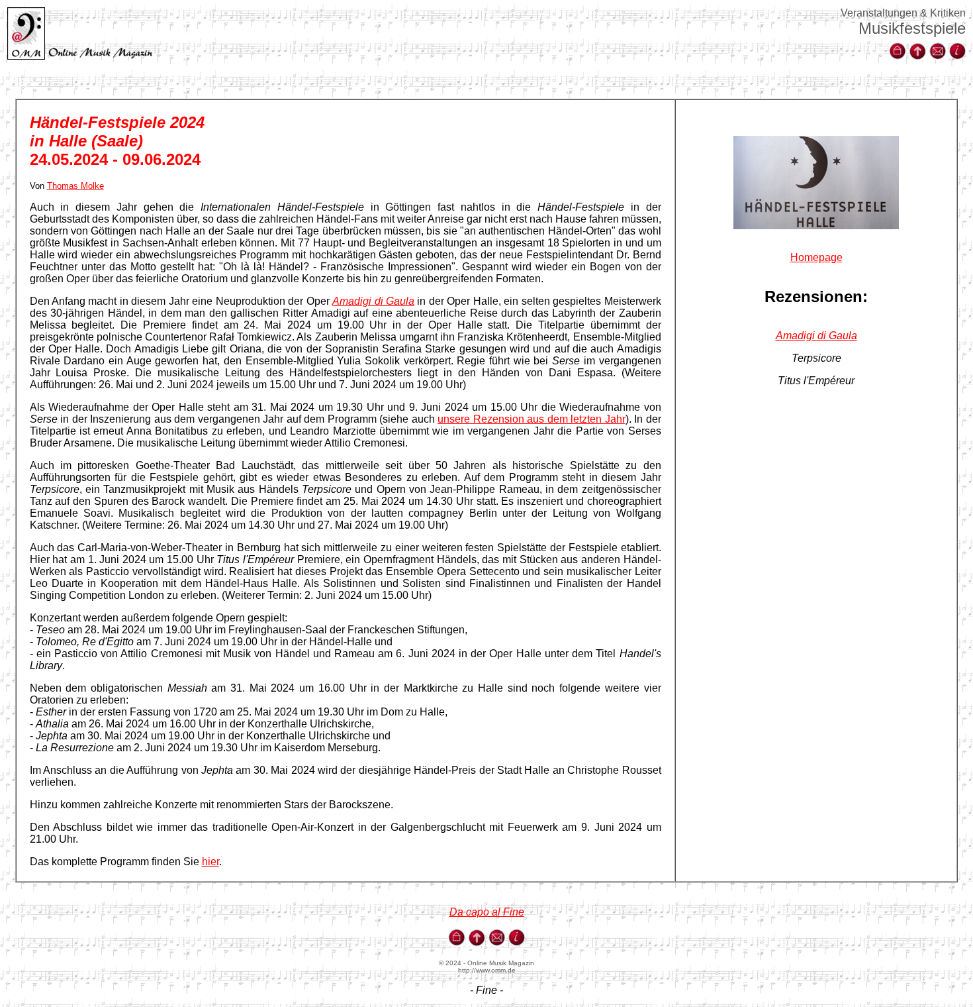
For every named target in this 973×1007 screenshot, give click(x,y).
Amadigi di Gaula (816, 335)
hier (210, 861)
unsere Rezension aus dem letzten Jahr (532, 419)
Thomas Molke (75, 186)
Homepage (816, 257)
